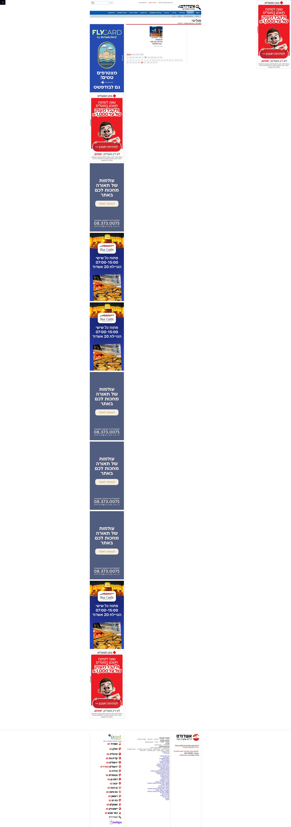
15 (167, 60)
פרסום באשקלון (165, 768)
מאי (140, 57)
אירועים (143, 13)
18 (176, 60)
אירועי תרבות (165, 749)
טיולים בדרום (165, 794)
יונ (142, 57)
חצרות (162, 739)
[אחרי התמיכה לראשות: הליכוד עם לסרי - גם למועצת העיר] (156, 36)
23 (133, 62)
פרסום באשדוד (164, 784)
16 (170, 60)
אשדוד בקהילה (164, 738)
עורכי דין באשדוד (164, 780)
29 (151, 62)
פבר (130, 57)
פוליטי (179, 16)
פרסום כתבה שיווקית (163, 787)
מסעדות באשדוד (164, 763)
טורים (166, 13)
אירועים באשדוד (164, 775)
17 (173, 60)
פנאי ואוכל (157, 749)
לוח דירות (133, 13)
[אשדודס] (186, 740)
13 (161, 60)
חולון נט (167, 798)
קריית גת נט (166, 797)
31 (156, 62)
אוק (155, 57)
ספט (152, 57)
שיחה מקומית (131, 749)
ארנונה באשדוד (164, 779)
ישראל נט (166, 753)
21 (127, 62)
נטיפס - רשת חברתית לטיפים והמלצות (158, 788)
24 (136, 62)
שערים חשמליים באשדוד (162, 782)
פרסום (167, 799)
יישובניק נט (166, 757)
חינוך (168, 739)
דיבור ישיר (166, 745)
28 (148, 62)
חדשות (190, 13)
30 (153, 62)
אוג (149, 57)
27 (145, 62)
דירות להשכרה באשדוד (162, 765)
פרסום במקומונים (164, 758)
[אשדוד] (189, 10)
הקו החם (143, 750)
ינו (127, 57)
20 (181, 60)
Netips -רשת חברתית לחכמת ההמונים (158, 783)
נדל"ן (174, 13)
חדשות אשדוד (189, 23)
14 (164, 60)
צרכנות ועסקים (155, 13)
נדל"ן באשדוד (165, 752)
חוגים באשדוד (165, 778)
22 (130, 62)
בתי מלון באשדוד (164, 756)
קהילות (182, 13)
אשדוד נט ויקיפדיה (163, 786)
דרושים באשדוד (164, 776)
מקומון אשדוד (165, 760)
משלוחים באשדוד (164, 761)
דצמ (161, 57)
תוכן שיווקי (166, 748)
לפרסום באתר (142, 2)
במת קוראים (158, 745)
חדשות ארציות (188, 16)
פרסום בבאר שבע (164, 769)
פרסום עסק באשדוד (163, 767)
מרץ (133, 57)
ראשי (198, 13)
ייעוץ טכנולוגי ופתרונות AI (162, 772)
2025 (137, 54)
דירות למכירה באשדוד (163, 764)
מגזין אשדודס (151, 750)
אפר (136, 57)
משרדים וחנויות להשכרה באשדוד (159, 771)
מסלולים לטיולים (164, 793)
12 (159, 60)
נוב (158, 57)
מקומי (197, 16)
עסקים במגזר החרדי (155, 748)
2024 (133, 54)
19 (178, 60)
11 (156, 60)
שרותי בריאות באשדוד (163, 773)
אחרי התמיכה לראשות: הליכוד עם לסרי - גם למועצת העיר (156, 42)
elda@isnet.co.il (185, 755)
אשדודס (198, 23)
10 (153, 60)
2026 (141, 54)
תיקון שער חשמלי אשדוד (162, 790)
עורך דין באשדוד (164, 795)
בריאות (157, 739)
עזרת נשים (161, 750)
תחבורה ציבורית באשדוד (145, 749)
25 (139, 62)
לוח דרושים (122, 13)
